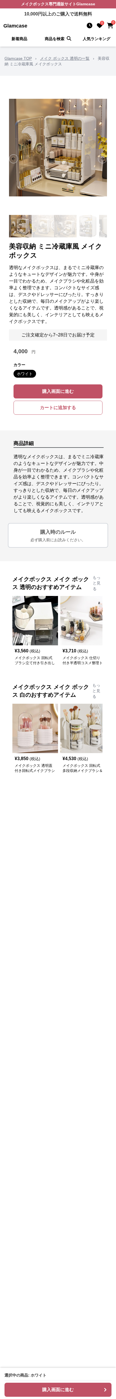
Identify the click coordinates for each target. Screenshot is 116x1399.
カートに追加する (58, 407)
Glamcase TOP (18, 58)
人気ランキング (96, 38)
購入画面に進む (58, 391)
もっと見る (97, 583)
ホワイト (25, 373)
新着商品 (19, 38)
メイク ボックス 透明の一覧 (65, 58)
